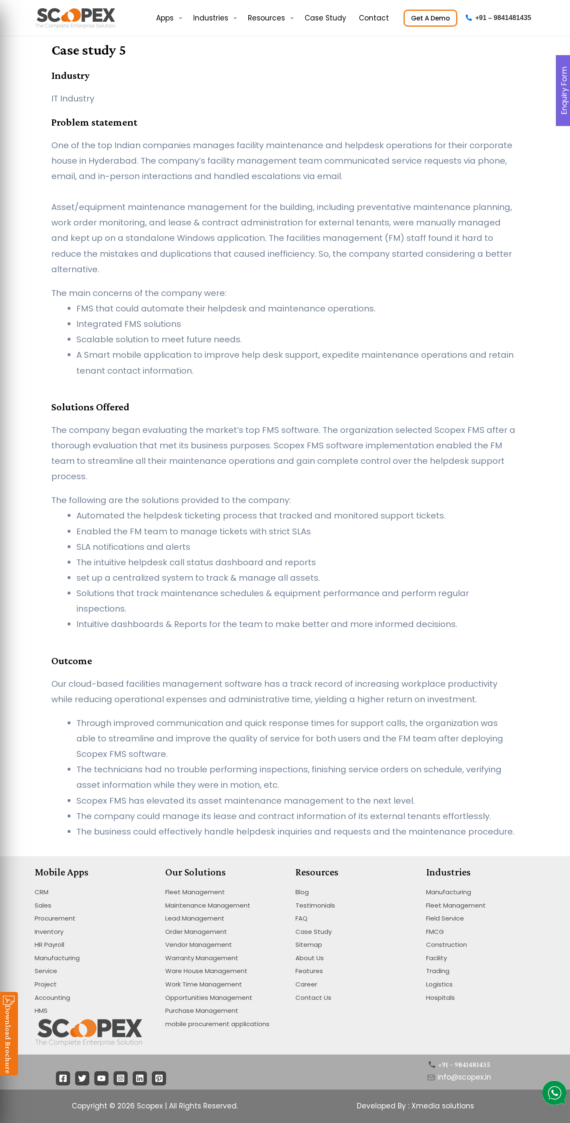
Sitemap (308, 944)
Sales (43, 905)
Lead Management (194, 918)
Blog (302, 892)
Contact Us (313, 997)
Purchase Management (201, 1010)
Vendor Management (198, 944)
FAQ (301, 918)
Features (309, 970)
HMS (41, 1010)
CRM (41, 892)
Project (46, 984)
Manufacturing (57, 958)
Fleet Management (195, 892)
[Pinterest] (159, 1078)
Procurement (55, 918)
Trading (437, 970)
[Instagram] (120, 1078)
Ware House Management (206, 970)
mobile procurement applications (217, 1023)
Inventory (49, 931)
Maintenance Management (207, 905)
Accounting (52, 997)
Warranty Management (201, 958)
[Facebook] (63, 1078)
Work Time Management (203, 984)
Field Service (445, 918)
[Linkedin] (140, 1078)
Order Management (196, 931)
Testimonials (315, 905)
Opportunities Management (208, 997)
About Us (309, 958)
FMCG (435, 931)
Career (306, 984)
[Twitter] (82, 1078)
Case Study (313, 931)
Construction (446, 944)
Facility (436, 958)
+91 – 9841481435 (503, 17)
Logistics (439, 984)
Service (46, 970)
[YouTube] (101, 1078)
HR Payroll (49, 944)
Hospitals (440, 997)
